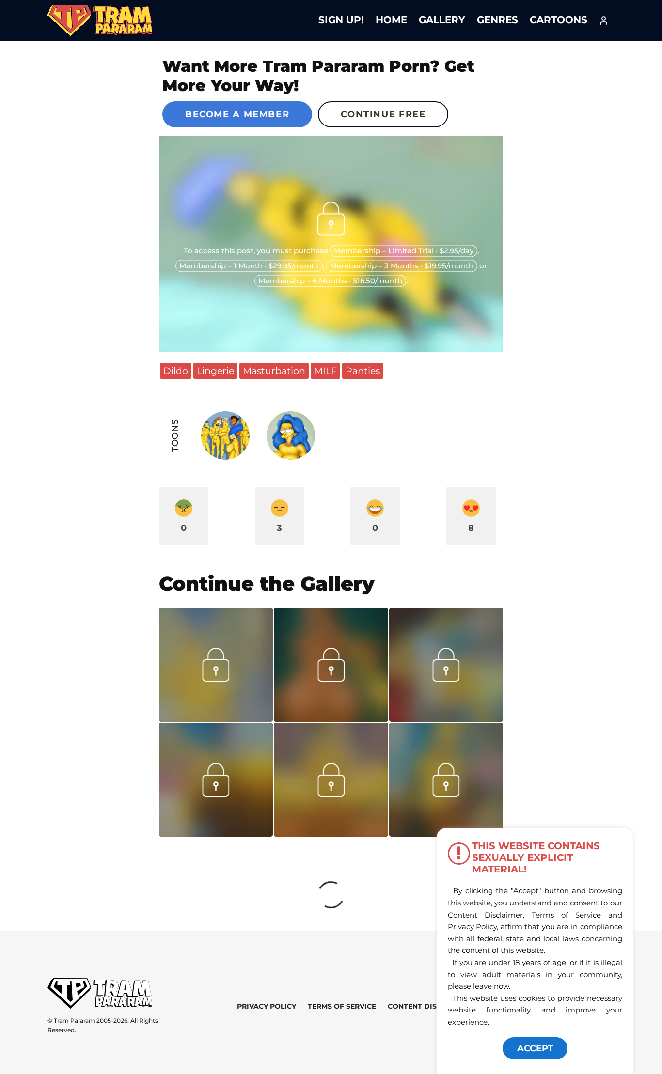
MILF (325, 370)
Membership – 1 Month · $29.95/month (249, 266)
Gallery (442, 20)
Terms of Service (342, 1006)
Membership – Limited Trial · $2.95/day (403, 251)
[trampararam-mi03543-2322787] (446, 718)
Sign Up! (341, 20)
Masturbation (274, 370)
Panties (363, 370)
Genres (497, 20)
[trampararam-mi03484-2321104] (445, 793)
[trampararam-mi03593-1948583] (331, 718)
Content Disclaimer (428, 1006)
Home (391, 20)
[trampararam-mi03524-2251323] (216, 833)
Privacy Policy (266, 1006)
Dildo (175, 370)
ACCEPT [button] (535, 1048)
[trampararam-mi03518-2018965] (331, 833)
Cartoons (558, 20)
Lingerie (215, 370)
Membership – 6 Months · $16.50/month (330, 281)
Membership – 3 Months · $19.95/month (401, 266)
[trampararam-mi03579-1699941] (216, 718)
